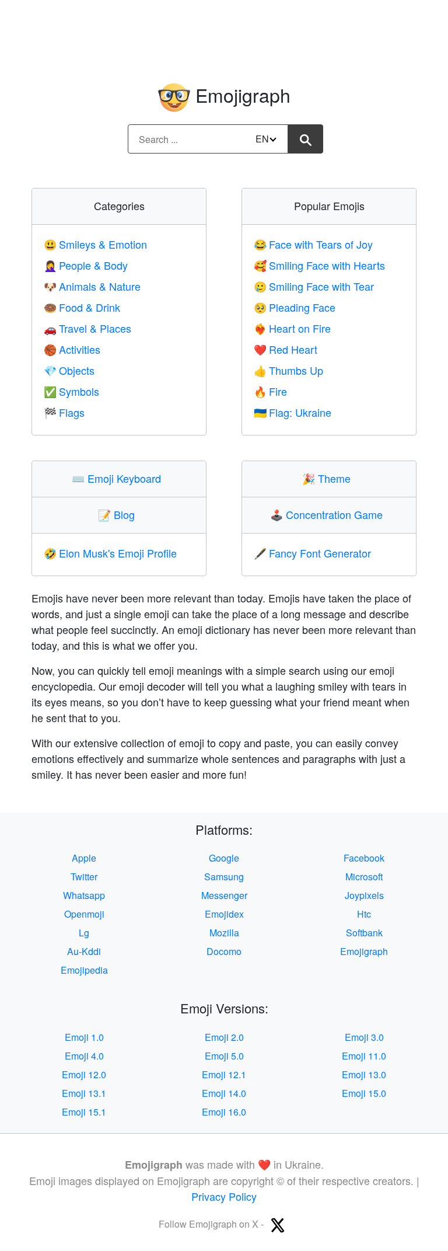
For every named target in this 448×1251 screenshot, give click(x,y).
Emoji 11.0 (364, 1055)
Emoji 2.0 (224, 1037)
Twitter (84, 876)
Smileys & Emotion (95, 244)
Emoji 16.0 (224, 1111)
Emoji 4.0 (84, 1055)
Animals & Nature (92, 286)
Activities (72, 349)
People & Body (86, 265)
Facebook (364, 858)
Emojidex (224, 914)
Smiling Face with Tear (314, 286)
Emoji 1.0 (84, 1037)
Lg (84, 932)
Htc (364, 914)
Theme (329, 478)
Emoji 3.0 (364, 1037)
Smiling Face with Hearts (319, 265)
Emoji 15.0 (364, 1093)
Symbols (71, 391)
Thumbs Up (288, 370)
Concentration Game (329, 514)
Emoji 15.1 (84, 1111)
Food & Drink (82, 307)
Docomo (224, 951)
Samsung (224, 876)
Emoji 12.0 (84, 1074)
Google (224, 858)
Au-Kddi (84, 951)
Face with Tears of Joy (313, 244)
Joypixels (364, 895)
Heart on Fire (292, 328)
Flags (64, 412)
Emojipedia (84, 970)
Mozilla (224, 932)
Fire (270, 391)
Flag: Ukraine (292, 412)
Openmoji (84, 914)
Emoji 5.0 (224, 1055)
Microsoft (364, 876)
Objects (69, 370)
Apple (84, 858)
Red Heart (285, 349)
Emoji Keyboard (119, 478)
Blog (119, 514)
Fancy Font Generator (312, 552)
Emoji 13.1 (84, 1093)
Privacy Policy (224, 1196)
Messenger (224, 895)
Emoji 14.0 (224, 1093)
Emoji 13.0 (364, 1074)
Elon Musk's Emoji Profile (110, 552)
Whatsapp (84, 895)
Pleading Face (294, 307)
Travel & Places (87, 328)
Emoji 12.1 (224, 1074)
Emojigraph (364, 951)
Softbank (364, 932)
